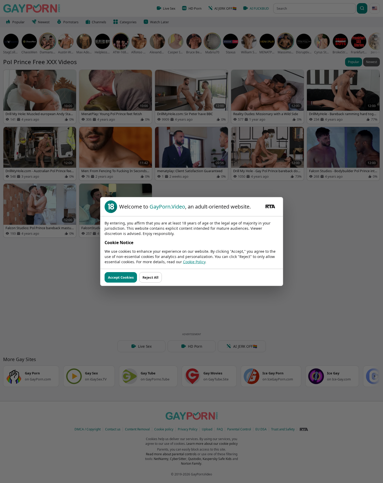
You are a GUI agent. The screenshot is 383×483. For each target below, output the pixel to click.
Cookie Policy (194, 261)
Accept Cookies (121, 277)
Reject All (150, 277)
